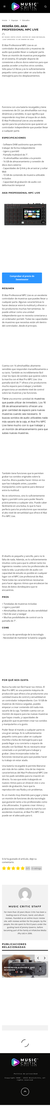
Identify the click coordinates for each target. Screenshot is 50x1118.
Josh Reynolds (38, 37)
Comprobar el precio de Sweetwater (22, 278)
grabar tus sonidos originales (16, 476)
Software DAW (10, 144)
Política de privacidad (26, 1074)
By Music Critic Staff (11, 37)
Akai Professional (12, 120)
